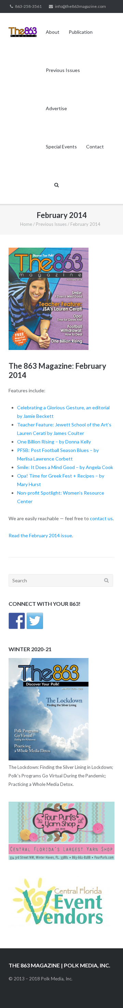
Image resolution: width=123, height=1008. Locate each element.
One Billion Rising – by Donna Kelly (54, 441)
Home (26, 224)
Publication (81, 32)
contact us (101, 518)
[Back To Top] (106, 991)
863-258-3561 (28, 6)
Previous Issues (63, 70)
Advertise (56, 108)
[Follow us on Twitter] (35, 621)
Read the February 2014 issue (40, 535)
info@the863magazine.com (80, 6)
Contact (95, 146)
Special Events (61, 146)
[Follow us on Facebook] (17, 621)
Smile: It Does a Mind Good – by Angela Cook (65, 467)
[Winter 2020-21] (48, 758)
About (52, 32)
